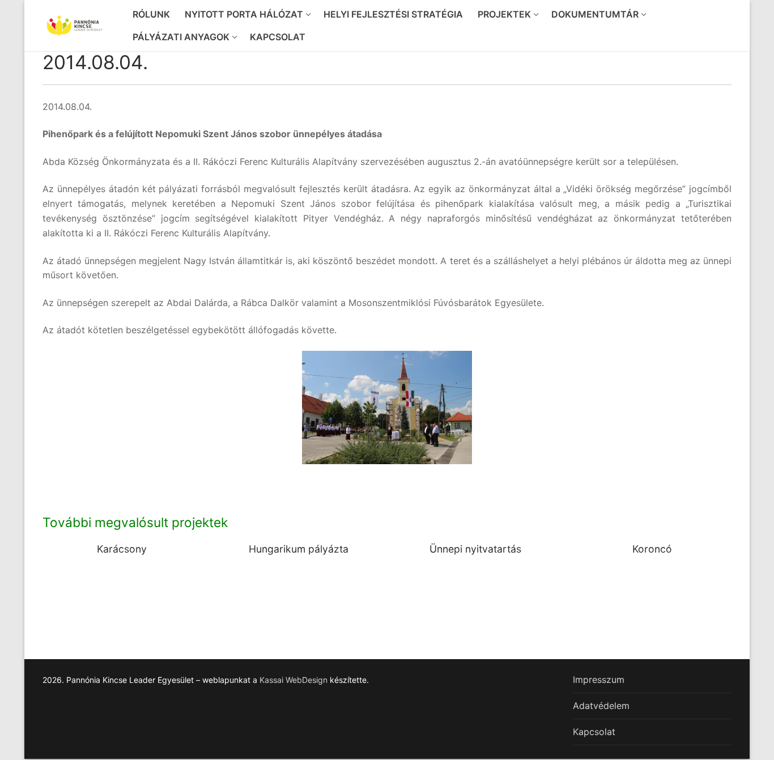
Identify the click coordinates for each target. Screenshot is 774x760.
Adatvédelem (601, 705)
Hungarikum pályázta (298, 549)
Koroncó (652, 549)
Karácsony (122, 549)
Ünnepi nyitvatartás (475, 549)
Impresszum (598, 679)
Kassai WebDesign (294, 680)
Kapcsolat (594, 731)
